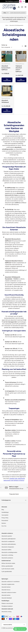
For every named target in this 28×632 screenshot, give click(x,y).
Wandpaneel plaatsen (7, 606)
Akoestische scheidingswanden (9, 552)
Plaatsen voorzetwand (7, 603)
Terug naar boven (14, 494)
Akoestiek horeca (6, 589)
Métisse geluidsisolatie (7, 566)
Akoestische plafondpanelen (9, 538)
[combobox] (14, 12)
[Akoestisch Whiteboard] (7, 90)
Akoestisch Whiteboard (5, 101)
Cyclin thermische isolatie (8, 568)
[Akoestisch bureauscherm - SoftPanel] (7, 56)
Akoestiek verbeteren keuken (9, 592)
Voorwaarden (5, 515)
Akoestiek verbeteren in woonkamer (11, 581)
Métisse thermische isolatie (8, 563)
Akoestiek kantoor (6, 587)
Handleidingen (5, 512)
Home (6, 25)
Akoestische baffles (6, 549)
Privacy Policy (5, 517)
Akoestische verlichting (7, 555)
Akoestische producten (7, 558)
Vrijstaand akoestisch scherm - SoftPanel (19, 68)
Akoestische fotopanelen (8, 547)
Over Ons (4, 526)
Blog (3, 509)
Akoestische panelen (7, 536)
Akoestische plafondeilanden (9, 544)
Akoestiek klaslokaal (7, 598)
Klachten (4, 523)
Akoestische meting (6, 611)
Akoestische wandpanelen (8, 541)
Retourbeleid (5, 520)
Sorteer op (4, 45)
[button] (22, 7)
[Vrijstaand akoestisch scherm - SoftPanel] (21, 56)
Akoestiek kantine (6, 595)
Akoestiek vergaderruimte (8, 584)
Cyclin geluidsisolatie (7, 571)
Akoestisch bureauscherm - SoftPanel (6, 67)
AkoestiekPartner (9, 628)
